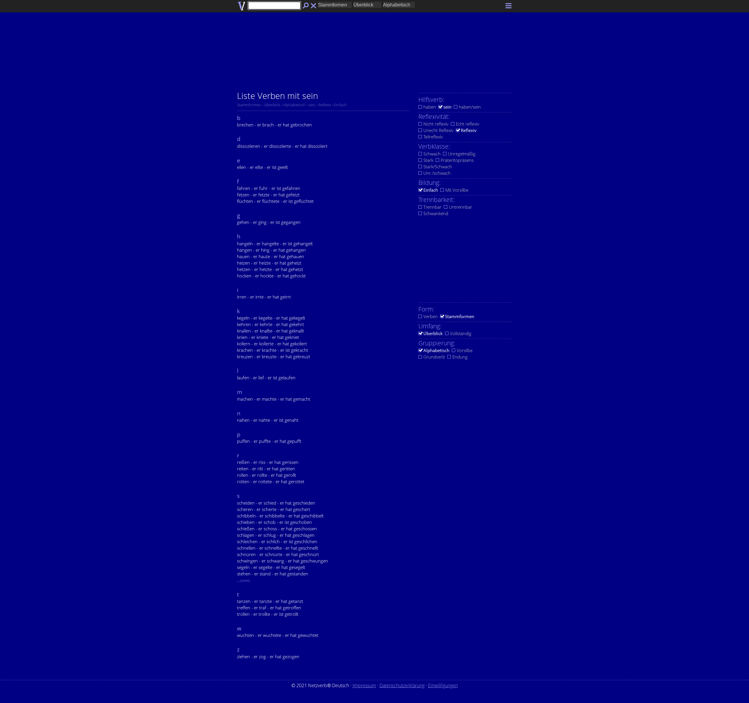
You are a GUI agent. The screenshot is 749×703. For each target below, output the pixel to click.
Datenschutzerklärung (402, 685)
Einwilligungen (443, 685)
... (243, 580)
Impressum (364, 685)
